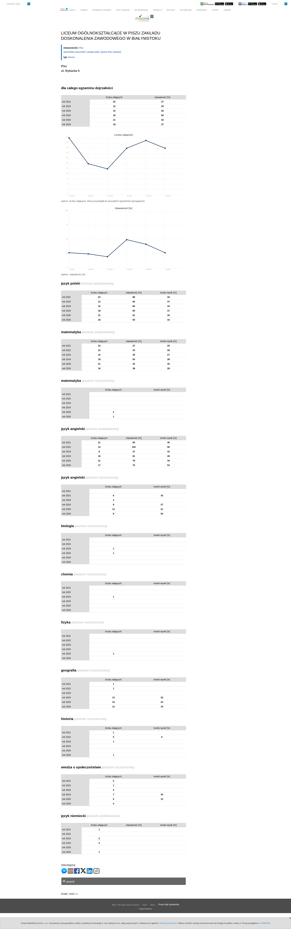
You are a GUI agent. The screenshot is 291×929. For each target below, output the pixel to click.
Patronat (153, 904)
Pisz (81, 48)
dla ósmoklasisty (141, 10)
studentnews (202, 10)
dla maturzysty (186, 10)
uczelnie (215, 10)
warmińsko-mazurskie (74, 52)
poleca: (72, 10)
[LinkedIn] (89, 872)
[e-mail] (70, 872)
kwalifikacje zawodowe (102, 10)
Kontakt (145, 904)
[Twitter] (83, 872)
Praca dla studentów (168, 904)
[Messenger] (64, 872)
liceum (71, 57)
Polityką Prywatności (168, 923)
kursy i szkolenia (123, 10)
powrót (68, 881)
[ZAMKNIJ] (265, 923)
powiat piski (93, 52)
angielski (227, 10)
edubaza (84, 10)
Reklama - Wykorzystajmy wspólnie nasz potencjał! (125, 904)
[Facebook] (77, 872)
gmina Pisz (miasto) (111, 52)
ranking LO (157, 10)
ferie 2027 (171, 10)
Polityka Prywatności (145, 909)
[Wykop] (96, 872)
